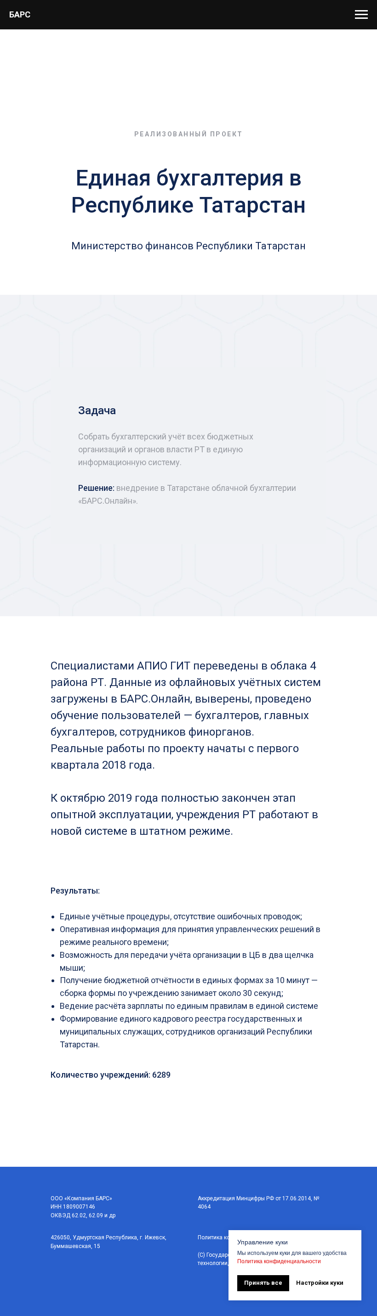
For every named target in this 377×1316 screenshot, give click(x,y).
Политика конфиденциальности (279, 1261)
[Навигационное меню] (361, 14)
